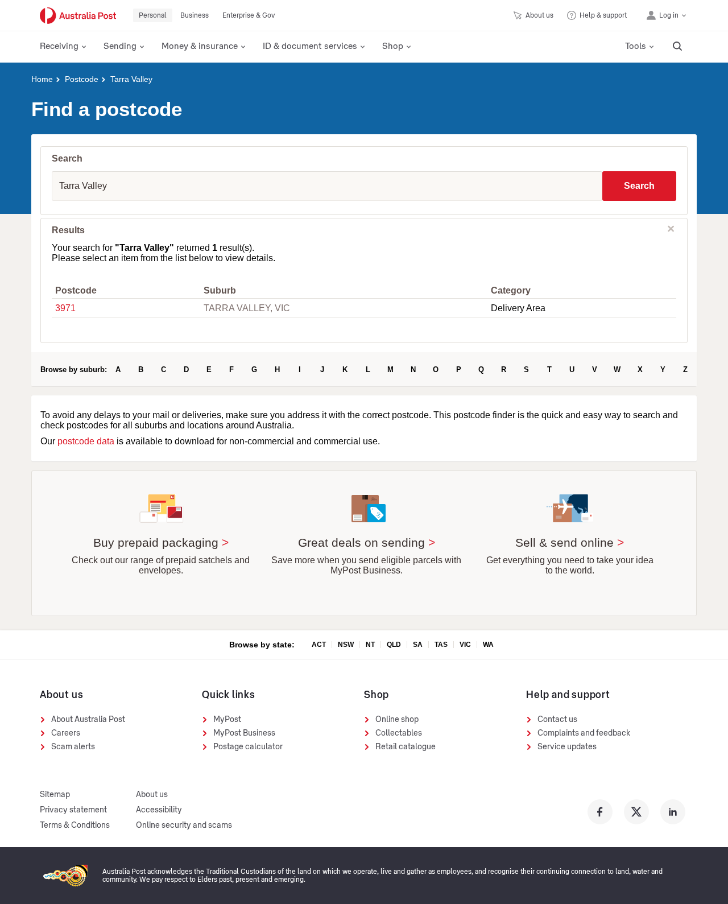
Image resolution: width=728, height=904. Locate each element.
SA (418, 644)
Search (639, 186)
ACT (319, 644)
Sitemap (55, 795)
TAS (441, 644)
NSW (346, 644)
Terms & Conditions (75, 825)
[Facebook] (600, 811)
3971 (65, 308)
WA (488, 644)
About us (152, 795)
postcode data (85, 441)
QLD (394, 644)
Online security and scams (184, 825)
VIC (465, 644)
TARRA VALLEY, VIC (247, 308)
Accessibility (159, 810)
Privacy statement (73, 810)
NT (370, 644)
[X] (636, 811)
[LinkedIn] (672, 811)
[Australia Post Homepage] (78, 15)
